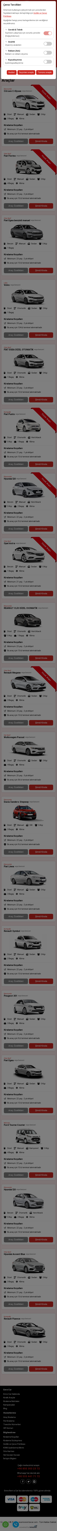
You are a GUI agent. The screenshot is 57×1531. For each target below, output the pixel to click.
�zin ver (48, 44)
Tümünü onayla (44, 72)
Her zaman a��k (48, 33)
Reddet (11, 72)
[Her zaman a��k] (48, 33)
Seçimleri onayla (26, 72)
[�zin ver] (48, 43)
